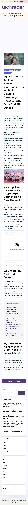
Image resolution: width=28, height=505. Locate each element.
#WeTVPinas (12, 324)
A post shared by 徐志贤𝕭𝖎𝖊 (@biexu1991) (16, 265)
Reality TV (5, 477)
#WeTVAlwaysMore (14, 326)
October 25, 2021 (13, 337)
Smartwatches (7, 480)
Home (3, 13)
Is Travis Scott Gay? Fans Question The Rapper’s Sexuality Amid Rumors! (13, 410)
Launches (5, 465)
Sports (5, 486)
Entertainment (9, 70)
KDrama (5, 462)
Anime (4, 445)
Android (5, 442)
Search (5, 388)
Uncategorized (7, 491)
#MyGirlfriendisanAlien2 (12, 320)
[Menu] (3, 11)
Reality (5, 474)
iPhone (5, 459)
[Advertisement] (14, 33)
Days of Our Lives (7, 454)
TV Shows (7, 73)
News (17, 70)
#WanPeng (13, 311)
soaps (4, 483)
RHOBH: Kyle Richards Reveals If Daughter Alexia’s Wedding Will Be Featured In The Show (12, 431)
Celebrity (5, 451)
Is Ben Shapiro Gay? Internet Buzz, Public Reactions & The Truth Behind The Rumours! (13, 405)
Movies (5, 468)
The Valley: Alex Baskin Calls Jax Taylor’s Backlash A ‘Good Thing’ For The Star (13, 416)
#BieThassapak (10, 313)
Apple (4, 448)
